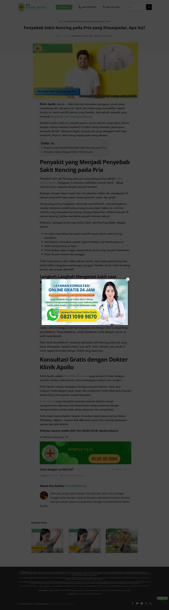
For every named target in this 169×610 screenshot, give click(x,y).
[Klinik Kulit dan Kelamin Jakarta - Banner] (85, 302)
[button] (84, 305)
